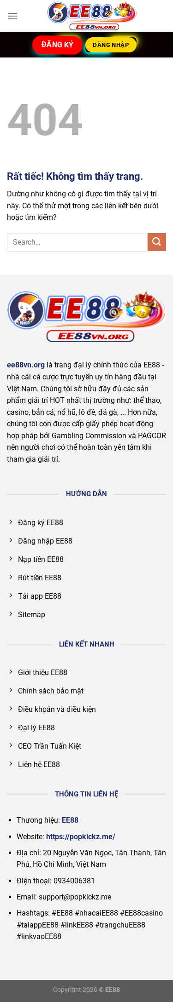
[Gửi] (157, 242)
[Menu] (12, 16)
